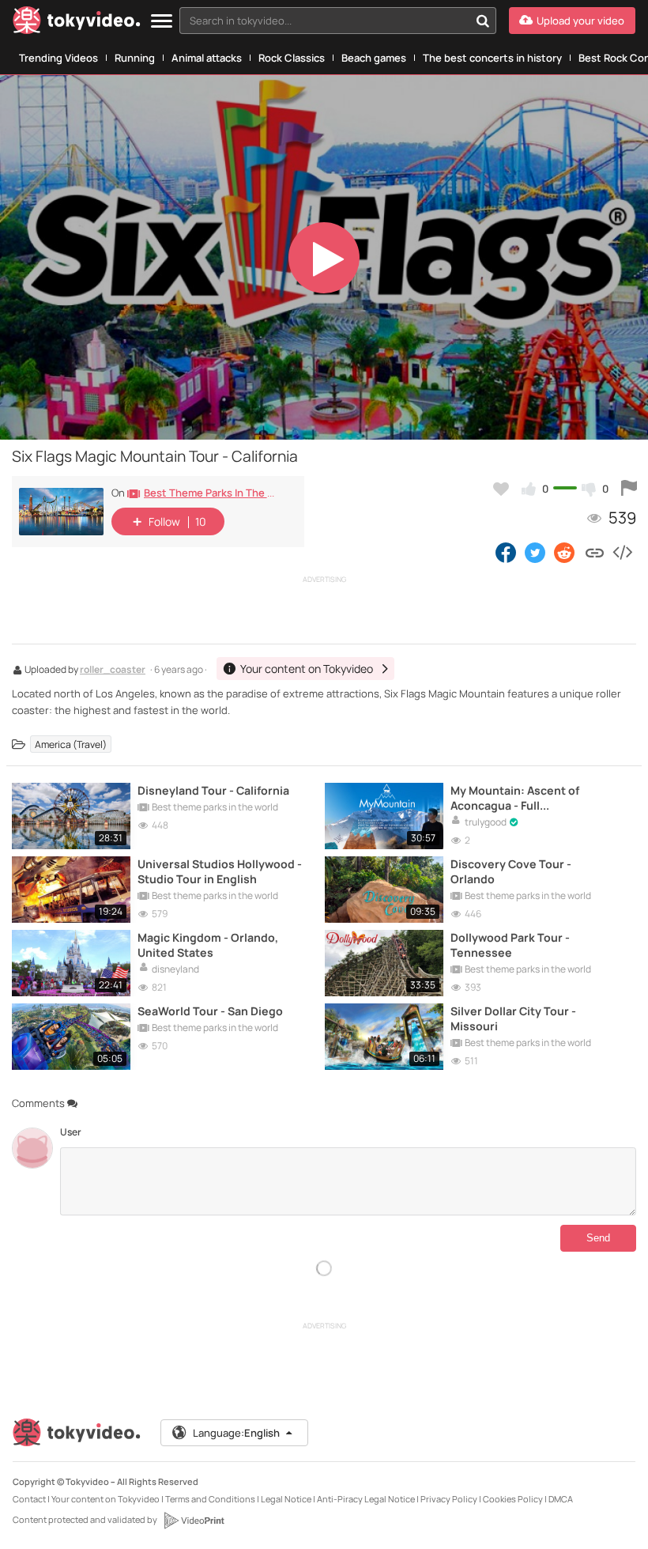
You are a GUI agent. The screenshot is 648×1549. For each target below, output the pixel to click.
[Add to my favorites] (501, 489)
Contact (29, 1499)
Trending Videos (58, 58)
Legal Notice (286, 1499)
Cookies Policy (513, 1499)
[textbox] (324, 20)
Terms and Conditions (210, 1499)
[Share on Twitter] (535, 552)
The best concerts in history (492, 58)
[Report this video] (629, 489)
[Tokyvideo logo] (77, 23)
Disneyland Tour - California (213, 790)
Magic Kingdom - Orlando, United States (208, 945)
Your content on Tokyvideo (105, 1499)
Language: (236, 1433)
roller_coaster (112, 670)
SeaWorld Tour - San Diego (210, 1010)
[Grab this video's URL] (595, 552)
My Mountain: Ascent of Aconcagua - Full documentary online (514, 798)
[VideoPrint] (193, 1520)
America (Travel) (71, 744)
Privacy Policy (448, 1499)
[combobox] (337, 20)
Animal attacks (206, 58)
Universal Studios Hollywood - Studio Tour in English (220, 871)
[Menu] (161, 21)
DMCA (560, 1499)
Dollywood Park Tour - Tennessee (510, 945)
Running (135, 58)
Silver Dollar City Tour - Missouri (513, 1018)
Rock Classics (291, 58)
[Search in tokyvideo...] (482, 20)
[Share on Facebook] (505, 552)
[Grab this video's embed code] (621, 552)
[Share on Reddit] (565, 552)
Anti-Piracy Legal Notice (366, 1499)
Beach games (373, 58)
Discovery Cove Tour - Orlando (510, 871)
